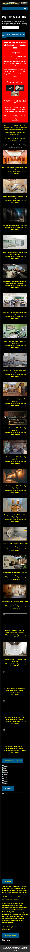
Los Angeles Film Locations (19, 948)
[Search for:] (10, 28)
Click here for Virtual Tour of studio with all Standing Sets (15, 45)
